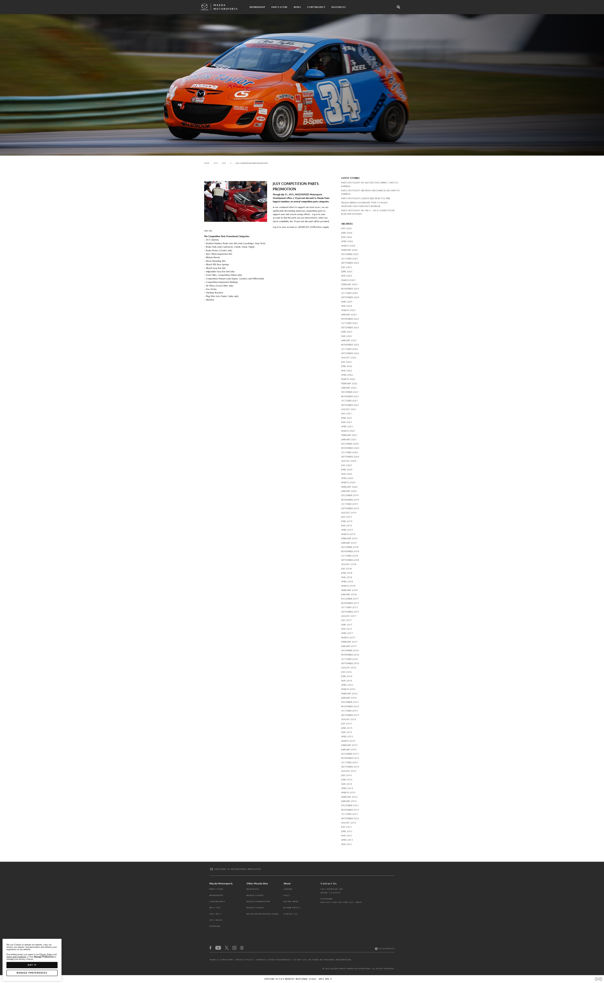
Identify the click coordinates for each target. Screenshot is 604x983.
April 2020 (347, 478)
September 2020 (350, 456)
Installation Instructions (262, 914)
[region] (32, 960)
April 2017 (347, 633)
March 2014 (348, 792)
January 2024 (349, 314)
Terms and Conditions (16, 957)
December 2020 (350, 443)
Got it (32, 965)
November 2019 (350, 500)
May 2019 (346, 525)
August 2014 (348, 771)
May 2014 (346, 784)
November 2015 (350, 706)
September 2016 (350, 663)
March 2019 (348, 534)
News (297, 7)
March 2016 (348, 689)
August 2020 (348, 461)
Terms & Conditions (221, 960)
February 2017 (349, 642)
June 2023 (346, 331)
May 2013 (346, 835)
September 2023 (350, 327)
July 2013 (346, 827)
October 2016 (349, 659)
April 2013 (347, 840)
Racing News (291, 902)
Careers (288, 889)
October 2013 (349, 814)
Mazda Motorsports (225, 7)
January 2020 (349, 491)
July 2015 (346, 723)
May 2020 (346, 474)
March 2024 (348, 310)
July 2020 (346, 465)
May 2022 (346, 370)
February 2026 (349, 250)
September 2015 (350, 715)
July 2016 (346, 672)
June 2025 (346, 271)
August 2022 (348, 357)
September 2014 (350, 766)
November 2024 (350, 288)
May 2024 (346, 306)
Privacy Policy (245, 960)
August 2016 (348, 667)
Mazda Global (255, 895)
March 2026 (348, 245)
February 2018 (349, 590)
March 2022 (348, 379)
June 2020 (346, 469)
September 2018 (350, 560)
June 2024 (346, 301)
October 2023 (349, 323)
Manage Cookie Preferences (274, 960)
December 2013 (350, 805)
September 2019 (350, 508)
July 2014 (346, 775)
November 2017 (350, 603)
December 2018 (350, 547)
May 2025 (346, 275)
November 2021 (350, 396)
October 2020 (349, 452)
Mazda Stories (255, 908)
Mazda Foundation (258, 902)
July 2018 (346, 568)
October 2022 (349, 349)
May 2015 (346, 732)
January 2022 (349, 387)
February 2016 (349, 693)
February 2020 (349, 487)
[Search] (398, 7)
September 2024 (350, 297)
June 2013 (346, 831)
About (287, 883)
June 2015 (346, 728)
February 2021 (349, 435)
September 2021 (350, 405)
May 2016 (346, 680)
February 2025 (349, 284)
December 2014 (350, 754)
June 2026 (346, 233)
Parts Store (279, 7)
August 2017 (348, 616)
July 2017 (346, 620)
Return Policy (292, 908)
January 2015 (349, 749)
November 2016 (350, 654)
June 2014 (346, 779)
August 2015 (348, 719)
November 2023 (350, 319)
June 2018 (346, 573)
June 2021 (346, 418)
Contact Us (290, 914)
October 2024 (349, 293)
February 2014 (349, 797)
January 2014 (349, 801)
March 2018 (348, 586)
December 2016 (350, 650)
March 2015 (348, 741)
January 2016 (349, 698)
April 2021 (347, 426)
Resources (339, 7)
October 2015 (349, 710)
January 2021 (349, 439)
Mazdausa (252, 889)
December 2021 (350, 392)
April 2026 (347, 241)
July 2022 (346, 362)
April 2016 (347, 685)
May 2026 (346, 237)
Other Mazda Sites (257, 883)
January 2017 (349, 646)
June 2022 (346, 366)
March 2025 (348, 280)
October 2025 (349, 258)
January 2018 (349, 594)
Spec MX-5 (215, 914)
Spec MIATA (215, 920)
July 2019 (346, 517)
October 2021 (349, 400)
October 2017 (349, 607)
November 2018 (350, 551)
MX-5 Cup (215, 908)
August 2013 (348, 822)
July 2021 (346, 413)
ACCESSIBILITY (386, 949)
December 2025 (350, 254)
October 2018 (349, 556)
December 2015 (350, 702)
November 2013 (350, 810)
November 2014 (350, 758)
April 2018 (347, 581)
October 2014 (349, 762)
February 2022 (349, 383)
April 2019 (347, 530)
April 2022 (347, 375)
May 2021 (346, 422)
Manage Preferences (32, 973)
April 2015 (347, 736)
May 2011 (346, 844)
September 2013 (350, 818)
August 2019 (348, 512)
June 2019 (346, 521)
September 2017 (350, 612)
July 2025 (346, 267)
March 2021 (348, 431)
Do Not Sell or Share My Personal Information (322, 960)
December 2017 (350, 598)
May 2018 (346, 577)
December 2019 (350, 495)
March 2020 (348, 482)
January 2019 (349, 543)
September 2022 (350, 353)
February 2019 (349, 538)
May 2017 (346, 629)
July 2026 (346, 228)
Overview (215, 926)
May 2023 (346, 336)
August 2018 (348, 564)
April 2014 (347, 788)
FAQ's (286, 895)
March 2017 (348, 637)
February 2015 (349, 745)
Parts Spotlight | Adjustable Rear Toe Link (365, 198)
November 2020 (350, 448)
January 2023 (349, 340)
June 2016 (346, 676)
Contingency (316, 7)
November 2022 (350, 344)
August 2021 (348, 409)
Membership (257, 7)
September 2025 (350, 263)
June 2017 (346, 624)
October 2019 (349, 504)
